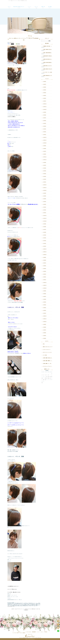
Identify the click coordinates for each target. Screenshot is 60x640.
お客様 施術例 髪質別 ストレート (47, 360)
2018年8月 (44, 327)
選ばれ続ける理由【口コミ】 (18, 6)
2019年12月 (44, 282)
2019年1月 (44, 313)
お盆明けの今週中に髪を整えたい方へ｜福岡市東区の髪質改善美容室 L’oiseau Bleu (47, 62)
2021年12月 (44, 215)
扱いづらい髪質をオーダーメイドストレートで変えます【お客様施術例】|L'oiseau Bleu (18, 0)
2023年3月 (44, 176)
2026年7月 (44, 84)
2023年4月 (44, 173)
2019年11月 (44, 285)
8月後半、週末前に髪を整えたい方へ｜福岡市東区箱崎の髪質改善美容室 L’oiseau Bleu (47, 52)
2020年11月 (44, 251)
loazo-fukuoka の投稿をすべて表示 (11, 606)
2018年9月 (44, 324)
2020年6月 (44, 265)
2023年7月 (44, 165)
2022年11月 (44, 187)
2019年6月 (44, 299)
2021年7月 (44, 229)
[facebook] (58, 628)
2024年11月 (44, 140)
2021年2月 (44, 243)
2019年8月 (44, 293)
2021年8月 (44, 226)
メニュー (29, 6)
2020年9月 (44, 257)
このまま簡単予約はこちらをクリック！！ (13, 586)
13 (48, 376)
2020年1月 (44, 279)
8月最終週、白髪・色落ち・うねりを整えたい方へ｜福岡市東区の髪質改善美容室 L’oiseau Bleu (47, 46)
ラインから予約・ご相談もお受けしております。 (14, 592)
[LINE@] (58, 631)
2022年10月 (44, 190)
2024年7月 (44, 151)
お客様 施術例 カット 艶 (47, 363)
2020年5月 (44, 268)
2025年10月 (44, 109)
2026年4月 (44, 92)
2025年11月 (44, 106)
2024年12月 (44, 137)
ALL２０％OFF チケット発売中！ (47, 72)
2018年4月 (44, 338)
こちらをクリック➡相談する (11, 116)
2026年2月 (44, 98)
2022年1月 (44, 212)
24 (43, 379)
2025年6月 (44, 120)
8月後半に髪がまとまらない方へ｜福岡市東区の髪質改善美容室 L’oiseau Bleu (47, 65)
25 (45, 379)
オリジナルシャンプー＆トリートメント (47, 366)
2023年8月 (44, 162)
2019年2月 (44, 310)
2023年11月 (44, 159)
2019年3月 (44, 307)
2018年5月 (44, 335)
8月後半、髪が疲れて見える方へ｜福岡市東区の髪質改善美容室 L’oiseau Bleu (47, 49)
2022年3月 (44, 207)
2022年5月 (44, 201)
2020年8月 (44, 260)
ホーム (9, 6)
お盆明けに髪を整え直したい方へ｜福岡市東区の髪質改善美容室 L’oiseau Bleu (47, 75)
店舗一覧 (43, 6)
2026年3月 (44, 95)
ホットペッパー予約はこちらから (12, 589)
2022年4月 (44, 204)
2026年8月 (44, 81)
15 (51, 376)
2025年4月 (44, 126)
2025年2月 (44, 131)
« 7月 (42, 382)
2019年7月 (44, 296)
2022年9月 (44, 193)
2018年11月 (44, 318)
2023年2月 (44, 179)
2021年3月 (44, 240)
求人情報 (50, 6)
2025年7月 (44, 117)
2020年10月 (44, 254)
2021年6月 (44, 232)
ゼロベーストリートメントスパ (47, 352)
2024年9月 (44, 145)
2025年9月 (44, 112)
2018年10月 (44, 321)
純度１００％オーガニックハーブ (47, 346)
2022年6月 (44, 198)
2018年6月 (44, 332)
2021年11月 (44, 218)
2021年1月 (44, 246)
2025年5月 (44, 123)
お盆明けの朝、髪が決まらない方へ (47, 59)
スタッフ (36, 6)
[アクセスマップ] (58, 621)
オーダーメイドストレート (46, 349)
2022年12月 (44, 184)
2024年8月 (44, 148)
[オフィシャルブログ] (58, 624)
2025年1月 (44, 134)
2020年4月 (44, 271)
